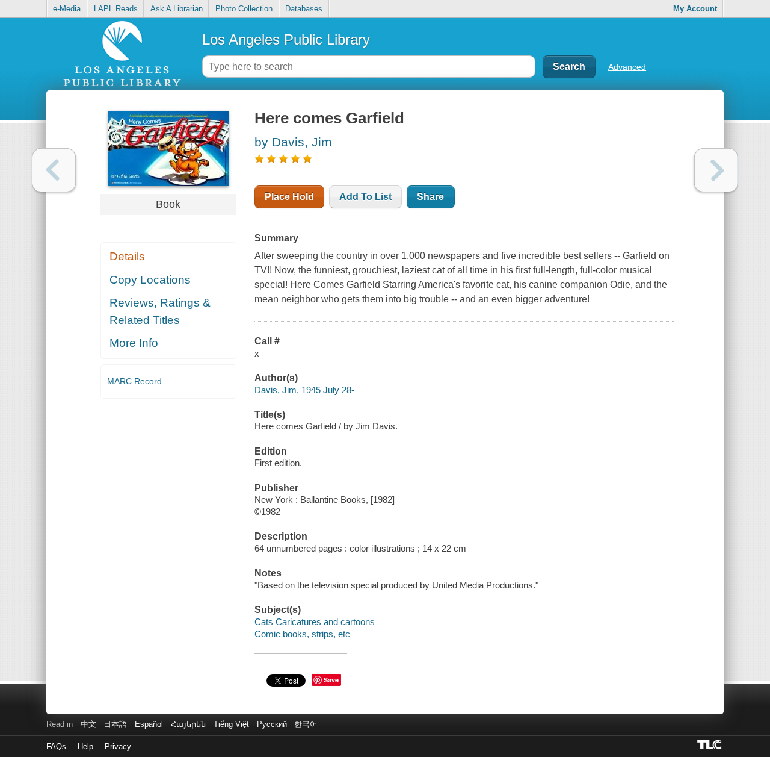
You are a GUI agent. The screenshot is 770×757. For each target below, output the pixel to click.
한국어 (306, 724)
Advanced (627, 67)
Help (85, 746)
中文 (88, 724)
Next (716, 170)
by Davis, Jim (293, 142)
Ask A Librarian (176, 8)
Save (331, 679)
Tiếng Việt (231, 724)
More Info (133, 343)
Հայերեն (188, 724)
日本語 (115, 724)
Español (149, 724)
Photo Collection (244, 8)
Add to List (365, 197)
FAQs (56, 746)
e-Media (67, 8)
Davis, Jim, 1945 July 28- (304, 390)
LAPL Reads (116, 8)
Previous (54, 170)
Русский (272, 724)
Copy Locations (150, 279)
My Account (695, 8)
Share (430, 197)
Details (127, 256)
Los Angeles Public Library (286, 39)
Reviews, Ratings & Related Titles (160, 311)
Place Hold (289, 197)
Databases (303, 8)
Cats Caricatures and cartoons (314, 622)
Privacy (118, 746)
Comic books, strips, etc (302, 634)
